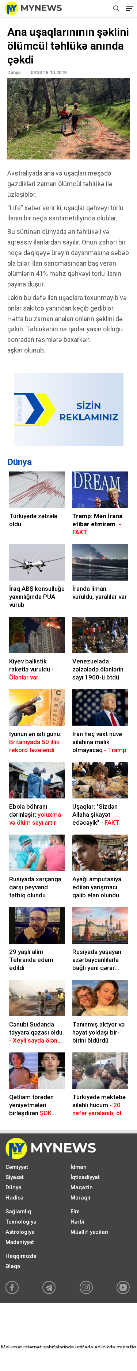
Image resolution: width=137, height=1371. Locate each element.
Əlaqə (12, 1266)
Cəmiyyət (16, 1167)
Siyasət (14, 1177)
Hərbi (77, 1221)
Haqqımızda (21, 1256)
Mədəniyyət (19, 1242)
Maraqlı (80, 1197)
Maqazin (82, 1187)
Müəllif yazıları (90, 1232)
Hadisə (14, 1197)
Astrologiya (20, 1232)
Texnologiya (21, 1221)
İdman (79, 1167)
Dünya (19, 462)
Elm (75, 1211)
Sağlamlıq (18, 1211)
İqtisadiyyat (85, 1177)
